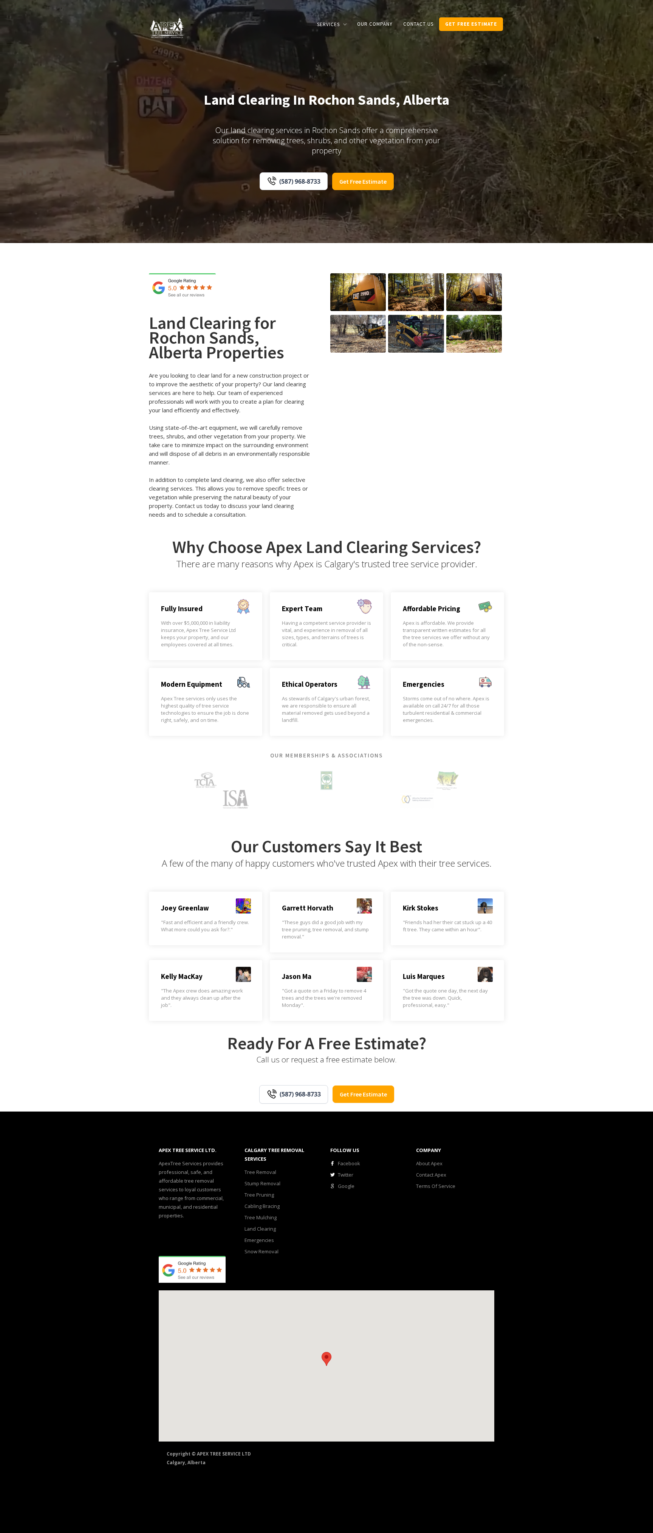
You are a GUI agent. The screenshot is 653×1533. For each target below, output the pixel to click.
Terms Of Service (435, 1186)
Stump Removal (262, 1183)
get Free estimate (471, 24)
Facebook (349, 1163)
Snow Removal (261, 1251)
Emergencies (259, 1240)
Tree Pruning (259, 1194)
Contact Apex (431, 1174)
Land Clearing (260, 1228)
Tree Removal (260, 1172)
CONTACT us (418, 24)
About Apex (429, 1163)
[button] (331, 24)
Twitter (345, 1174)
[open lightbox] (358, 292)
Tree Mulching (260, 1217)
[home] (167, 27)
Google (346, 1186)
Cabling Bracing (262, 1206)
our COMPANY (375, 24)
